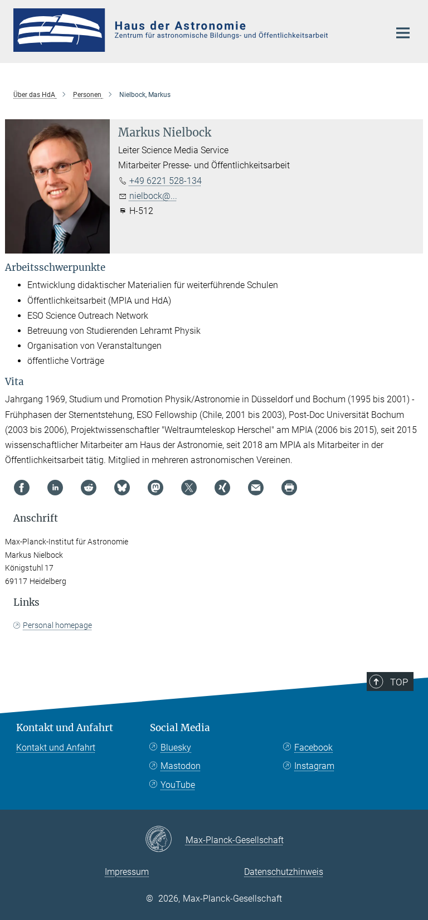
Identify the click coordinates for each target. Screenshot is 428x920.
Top (399, 682)
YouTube (177, 785)
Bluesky (175, 747)
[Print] (289, 487)
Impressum (127, 872)
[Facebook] (21, 487)
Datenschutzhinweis (283, 872)
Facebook (313, 747)
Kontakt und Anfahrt (64, 727)
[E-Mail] (255, 487)
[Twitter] (189, 487)
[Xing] (222, 487)
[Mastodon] (155, 487)
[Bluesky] (122, 487)
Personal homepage (57, 625)
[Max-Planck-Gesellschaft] (165, 839)
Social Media (180, 727)
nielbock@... (153, 196)
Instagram (314, 766)
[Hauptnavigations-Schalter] (403, 33)
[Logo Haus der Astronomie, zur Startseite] (194, 30)
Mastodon (180, 766)
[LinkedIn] (55, 487)
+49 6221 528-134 (165, 181)
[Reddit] (88, 487)
